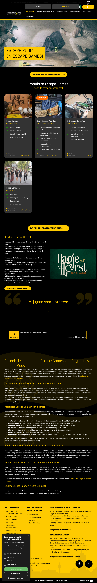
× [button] (28, 535)
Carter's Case (11, 517)
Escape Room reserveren (46, 74)
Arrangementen (35, 517)
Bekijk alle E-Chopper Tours (46, 228)
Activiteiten (30, 17)
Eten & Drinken (34, 523)
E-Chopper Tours (62, 12)
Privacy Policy (61, 581)
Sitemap (30, 570)
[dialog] (16, 557)
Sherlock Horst (11, 519)
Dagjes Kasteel (75, 12)
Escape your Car (12, 522)
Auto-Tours (87, 12)
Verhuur (32, 520)
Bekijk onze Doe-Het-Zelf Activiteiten (65, 556)
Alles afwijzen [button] (16, 574)
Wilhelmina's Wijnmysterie (11, 526)
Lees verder (15, 549)
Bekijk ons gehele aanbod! (60, 530)
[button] (16, 578)
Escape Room (30, 12)
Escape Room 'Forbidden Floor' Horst (14, 512)
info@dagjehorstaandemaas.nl (38, 563)
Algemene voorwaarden (44, 581)
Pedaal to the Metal (13, 531)
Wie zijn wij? (38, 7)
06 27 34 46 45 (88, 7)
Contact (65, 7)
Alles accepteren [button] (16, 569)
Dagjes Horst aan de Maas (45, 12)
